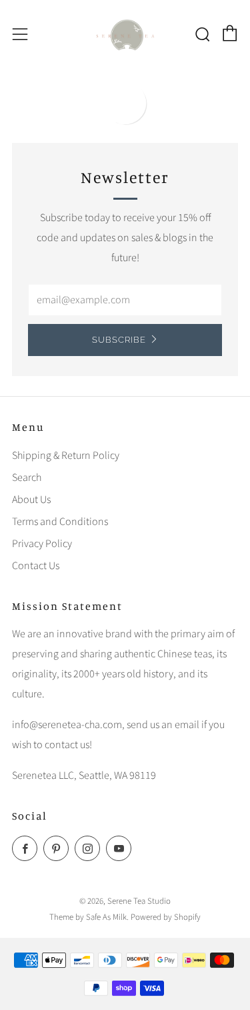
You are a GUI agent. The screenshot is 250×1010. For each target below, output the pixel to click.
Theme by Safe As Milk (88, 917)
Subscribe (119, 340)
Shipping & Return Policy (65, 455)
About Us (31, 499)
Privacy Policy (42, 543)
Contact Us (35, 565)
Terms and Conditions (60, 521)
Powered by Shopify (166, 917)
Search (26, 477)
